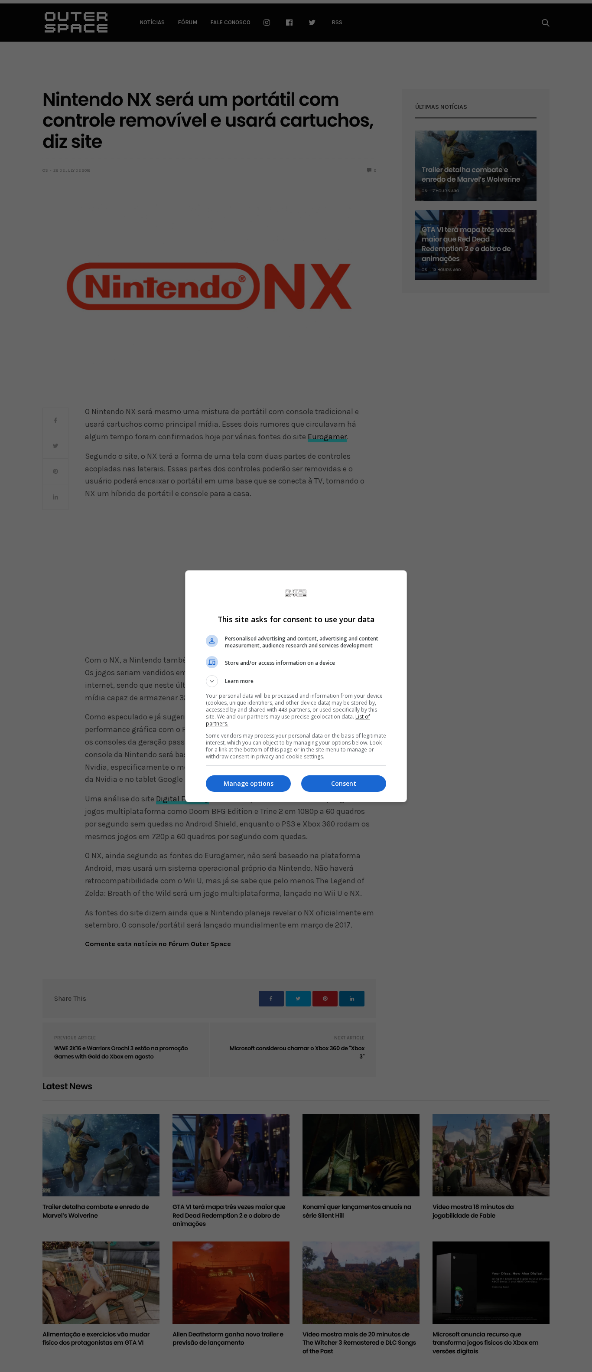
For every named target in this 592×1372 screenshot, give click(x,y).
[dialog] (296, 686)
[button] (296, 681)
